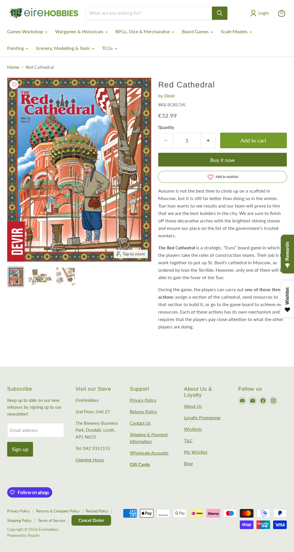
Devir (169, 95)
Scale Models (235, 31)
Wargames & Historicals (80, 31)
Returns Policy (143, 411)
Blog (188, 463)
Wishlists (193, 429)
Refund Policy (97, 511)
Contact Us (140, 423)
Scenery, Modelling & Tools (63, 48)
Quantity (166, 127)
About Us (193, 406)
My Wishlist (195, 452)
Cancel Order (91, 520)
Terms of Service (51, 520)
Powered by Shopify (23, 535)
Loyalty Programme (202, 417)
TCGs (108, 48)
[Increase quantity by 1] (208, 140)
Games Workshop (25, 31)
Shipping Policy (19, 520)
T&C (188, 440)
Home (13, 67)
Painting (16, 48)
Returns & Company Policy (58, 511)
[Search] (219, 13)
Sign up (20, 449)
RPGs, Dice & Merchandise (143, 31)
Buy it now (222, 160)
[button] (260, 13)
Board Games (196, 31)
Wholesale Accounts (149, 452)
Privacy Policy (143, 400)
